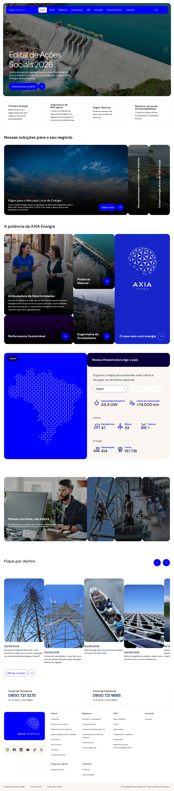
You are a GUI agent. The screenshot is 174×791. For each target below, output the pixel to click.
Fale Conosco (56, 745)
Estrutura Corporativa (59, 724)
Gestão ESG (118, 739)
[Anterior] (8, 50)
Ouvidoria (54, 750)
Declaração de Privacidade (14, 787)
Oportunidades (88, 775)
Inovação (148, 719)
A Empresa (55, 719)
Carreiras (86, 770)
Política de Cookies (54, 787)
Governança (118, 729)
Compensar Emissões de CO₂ (93, 729)
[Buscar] (150, 10)
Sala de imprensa (57, 770)
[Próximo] (166, 50)
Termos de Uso (36, 787)
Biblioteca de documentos (61, 729)
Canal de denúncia (58, 755)
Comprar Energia (88, 724)
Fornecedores (87, 743)
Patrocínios (55, 739)
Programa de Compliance (123, 734)
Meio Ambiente (119, 719)
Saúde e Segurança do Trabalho (63, 734)
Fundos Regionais (89, 748)
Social (115, 724)
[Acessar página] (161, 336)
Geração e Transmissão (91, 719)
